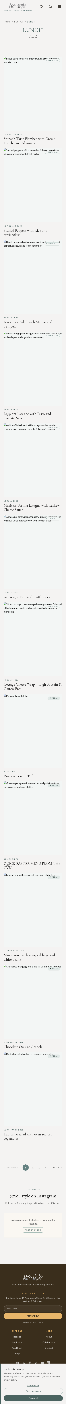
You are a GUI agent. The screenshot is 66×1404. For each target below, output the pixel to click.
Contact (49, 1348)
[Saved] (41, 6)
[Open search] (50, 6)
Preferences (33, 1230)
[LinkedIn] (48, 1362)
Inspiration (17, 1342)
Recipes (17, 1336)
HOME (7, 22)
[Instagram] (29, 1362)
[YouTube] (42, 1362)
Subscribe (33, 1316)
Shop (17, 1353)
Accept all (33, 1398)
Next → (57, 1167)
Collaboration (49, 1342)
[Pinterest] (36, 1362)
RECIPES (19, 22)
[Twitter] (23, 1362)
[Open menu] (59, 6)
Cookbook (17, 1348)
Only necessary (33, 1391)
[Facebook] (17, 1362)
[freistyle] (33, 1277)
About (49, 1336)
